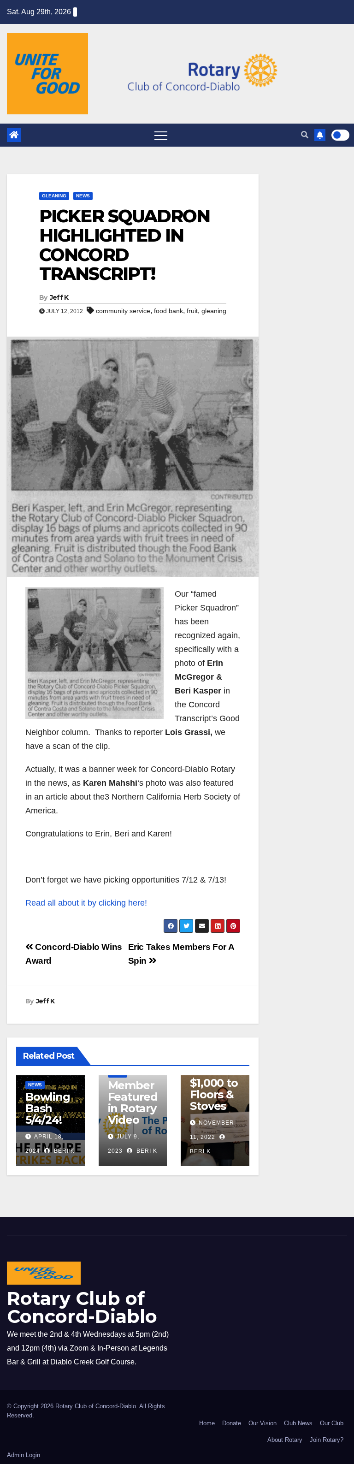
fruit (192, 310)
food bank (168, 310)
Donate (231, 1423)
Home (207, 1423)
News (83, 195)
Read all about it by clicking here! (86, 902)
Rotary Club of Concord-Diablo (82, 1307)
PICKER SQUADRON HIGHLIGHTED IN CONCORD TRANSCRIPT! (124, 245)
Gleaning (54, 195)
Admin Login (23, 1455)
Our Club (331, 1423)
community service (123, 310)
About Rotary (284, 1439)
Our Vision (262, 1423)
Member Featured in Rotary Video (133, 1102)
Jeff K (59, 297)
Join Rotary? (326, 1439)
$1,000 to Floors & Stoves (213, 1094)
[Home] (14, 135)
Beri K (63, 1151)
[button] (304, 135)
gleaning (213, 310)
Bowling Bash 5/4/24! (47, 1108)
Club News (298, 1423)
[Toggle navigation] (160, 135)
